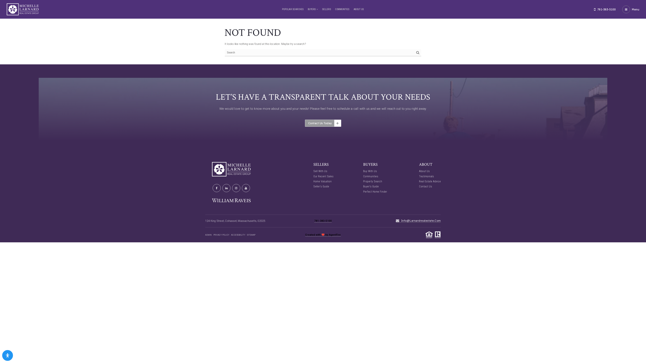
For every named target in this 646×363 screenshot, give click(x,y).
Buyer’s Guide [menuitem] (371, 186)
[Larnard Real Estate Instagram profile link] (236, 188)
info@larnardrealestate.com (421, 220)
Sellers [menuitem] (326, 9)
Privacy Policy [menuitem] (221, 235)
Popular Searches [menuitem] (293, 9)
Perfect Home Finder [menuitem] (375, 191)
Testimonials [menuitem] (426, 176)
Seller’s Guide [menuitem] (321, 186)
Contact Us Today (320, 123)
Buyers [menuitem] (312, 9)
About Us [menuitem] (359, 9)
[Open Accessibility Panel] (7, 355)
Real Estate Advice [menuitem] (430, 181)
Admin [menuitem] (208, 235)
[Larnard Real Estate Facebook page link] (217, 188)
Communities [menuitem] (342, 9)
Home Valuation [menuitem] (322, 181)
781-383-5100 (606, 9)
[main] (323, 32)
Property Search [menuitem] (372, 181)
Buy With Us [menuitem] (370, 171)
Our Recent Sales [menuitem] (323, 176)
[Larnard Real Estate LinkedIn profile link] (226, 188)
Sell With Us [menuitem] (320, 171)
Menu (635, 9)
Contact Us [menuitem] (425, 186)
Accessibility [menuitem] (238, 235)
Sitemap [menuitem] (251, 235)
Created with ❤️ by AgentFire (323, 234)
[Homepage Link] (23, 9)
